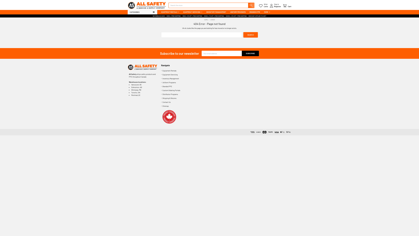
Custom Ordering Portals (171, 90)
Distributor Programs (170, 94)
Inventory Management (216, 12)
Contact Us (166, 102)
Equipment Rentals (169, 12)
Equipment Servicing (191, 12)
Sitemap (165, 106)
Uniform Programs (238, 12)
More (266, 12)
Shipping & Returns (169, 98)
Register (277, 6)
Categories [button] (134, 12)
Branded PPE (255, 12)
